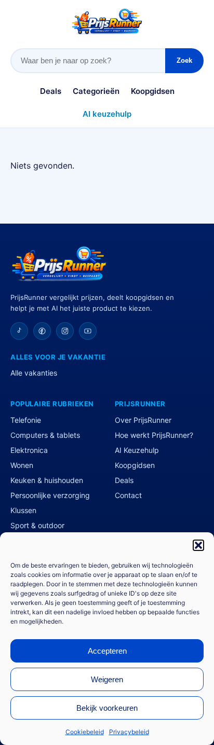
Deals (50, 91)
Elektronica (29, 450)
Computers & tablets (45, 435)
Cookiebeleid (84, 732)
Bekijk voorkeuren (107, 707)
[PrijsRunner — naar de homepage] (107, 21)
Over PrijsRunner (143, 420)
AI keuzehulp (107, 114)
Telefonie (25, 420)
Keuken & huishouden (46, 480)
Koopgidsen (153, 91)
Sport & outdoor (37, 525)
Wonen (21, 465)
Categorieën (96, 91)
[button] (198, 545)
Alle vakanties (33, 372)
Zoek (184, 60)
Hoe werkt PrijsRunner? (154, 435)
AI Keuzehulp (137, 450)
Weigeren (107, 679)
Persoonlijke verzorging (50, 495)
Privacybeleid (129, 732)
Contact (128, 495)
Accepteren (107, 650)
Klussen (23, 510)
